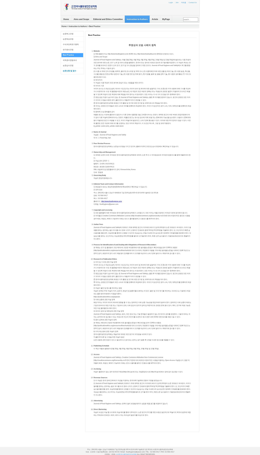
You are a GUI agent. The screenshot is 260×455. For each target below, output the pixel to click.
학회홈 (183, 3)
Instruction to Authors (137, 19)
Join (177, 3)
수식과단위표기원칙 (71, 44)
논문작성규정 (68, 39)
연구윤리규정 (68, 50)
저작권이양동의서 (70, 60)
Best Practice (68, 55)
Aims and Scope (81, 19)
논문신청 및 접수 (69, 71)
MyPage (166, 19)
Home (66, 19)
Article (155, 19)
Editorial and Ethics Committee (108, 19)
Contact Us (193, 3)
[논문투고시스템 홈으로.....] (80, 7)
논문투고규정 (68, 34)
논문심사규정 (68, 65)
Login (171, 3)
